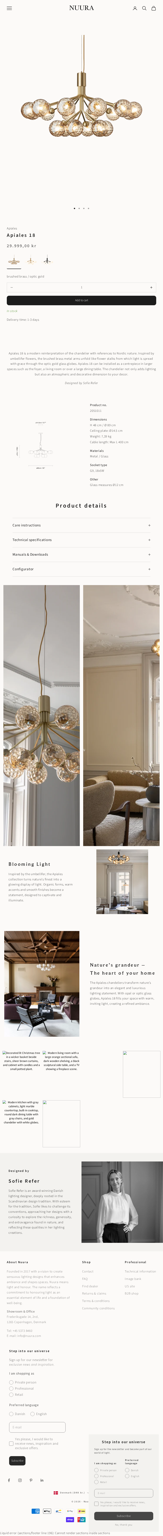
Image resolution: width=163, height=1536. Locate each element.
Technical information (140, 1271)
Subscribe (17, 1461)
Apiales (12, 228)
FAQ (85, 1279)
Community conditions (98, 1308)
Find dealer (90, 1286)
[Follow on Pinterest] (31, 1480)
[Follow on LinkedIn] (42, 1480)
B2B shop (131, 1293)
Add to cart (81, 300)
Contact (87, 1271)
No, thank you (123, 1525)
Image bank (133, 1279)
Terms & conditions (96, 1301)
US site (130, 1286)
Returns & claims (94, 1293)
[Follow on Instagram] (20, 1480)
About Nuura (17, 1262)
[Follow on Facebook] (9, 1480)
